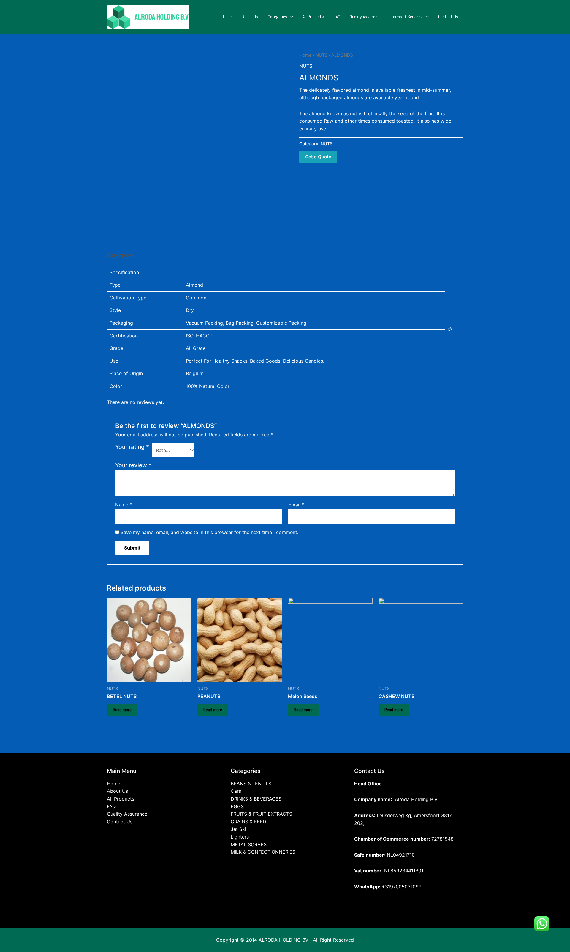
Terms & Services (407, 17)
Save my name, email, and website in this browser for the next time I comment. (209, 532)
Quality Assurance (365, 17)
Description (120, 255)
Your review (133, 465)
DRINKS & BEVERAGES (256, 799)
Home (228, 17)
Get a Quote (318, 157)
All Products (313, 17)
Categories (277, 17)
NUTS (321, 55)
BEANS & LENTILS (251, 784)
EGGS (237, 806)
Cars (236, 791)
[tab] (120, 255)
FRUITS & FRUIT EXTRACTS (261, 814)
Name (123, 505)
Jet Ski (238, 829)
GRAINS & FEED (248, 822)
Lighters (240, 837)
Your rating (132, 446)
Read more (122, 710)
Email (296, 505)
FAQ (336, 17)
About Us (250, 17)
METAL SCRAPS (249, 844)
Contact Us (448, 17)
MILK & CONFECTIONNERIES (263, 852)
